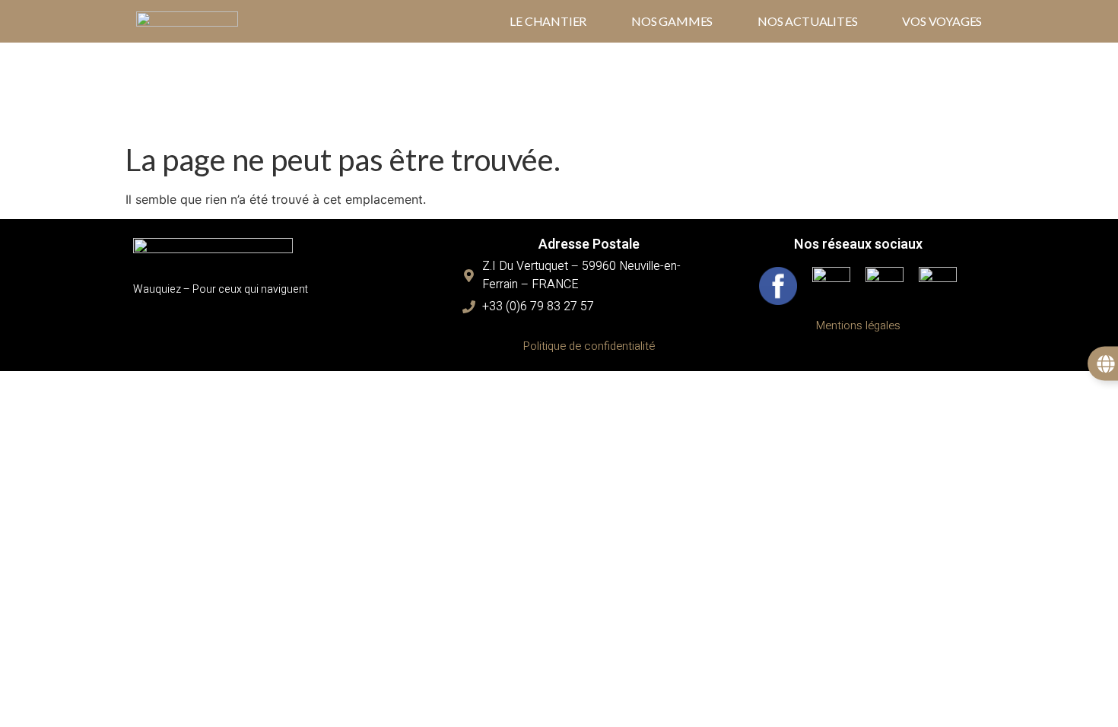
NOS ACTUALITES (807, 21)
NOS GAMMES (672, 21)
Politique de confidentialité (589, 346)
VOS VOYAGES (942, 21)
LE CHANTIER (548, 21)
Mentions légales (858, 325)
